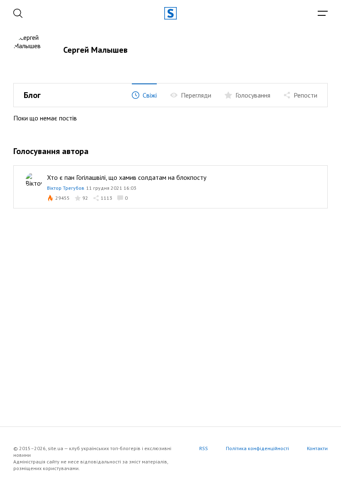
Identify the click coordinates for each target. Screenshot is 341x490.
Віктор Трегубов (65, 188)
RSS (203, 448)
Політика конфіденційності (257, 448)
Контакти (317, 448)
